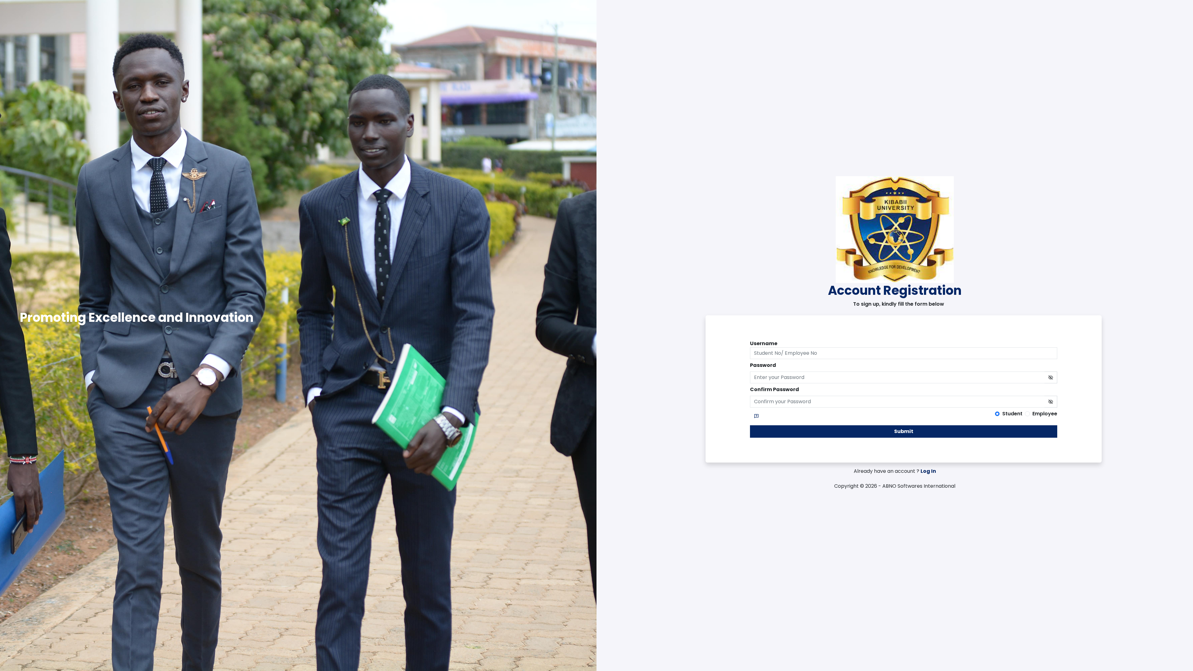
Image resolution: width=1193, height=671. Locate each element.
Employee (1044, 413)
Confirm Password (774, 389)
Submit (903, 431)
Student (1012, 413)
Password (763, 365)
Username (763, 343)
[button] (756, 416)
